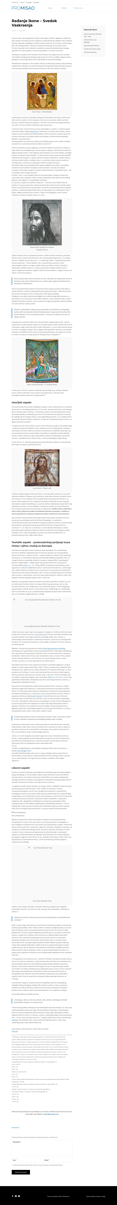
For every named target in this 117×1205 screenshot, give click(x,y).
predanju (15, 1020)
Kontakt (98, 1196)
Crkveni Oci (15, 2)
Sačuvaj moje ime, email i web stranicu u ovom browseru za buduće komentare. (38, 1165)
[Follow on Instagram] (83, 20)
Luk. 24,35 (38, 634)
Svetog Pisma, (34, 131)
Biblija (64, 8)
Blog (50, 8)
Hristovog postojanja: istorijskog (54, 648)
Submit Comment (21, 1172)
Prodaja (103, 1196)
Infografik (36, 2)
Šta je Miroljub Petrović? (91, 45)
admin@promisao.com (51, 1114)
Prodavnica (78, 8)
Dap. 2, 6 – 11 (29, 565)
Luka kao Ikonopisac (90, 52)
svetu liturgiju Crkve (24, 751)
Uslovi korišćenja (90, 1196)
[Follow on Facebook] (87, 20)
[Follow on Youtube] (92, 20)
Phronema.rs (66, 1196)
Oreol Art (15, 1031)
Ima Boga (29, 2)
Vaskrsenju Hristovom (35, 696)
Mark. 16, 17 (53, 677)
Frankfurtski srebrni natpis (92, 49)
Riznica (22, 2)
